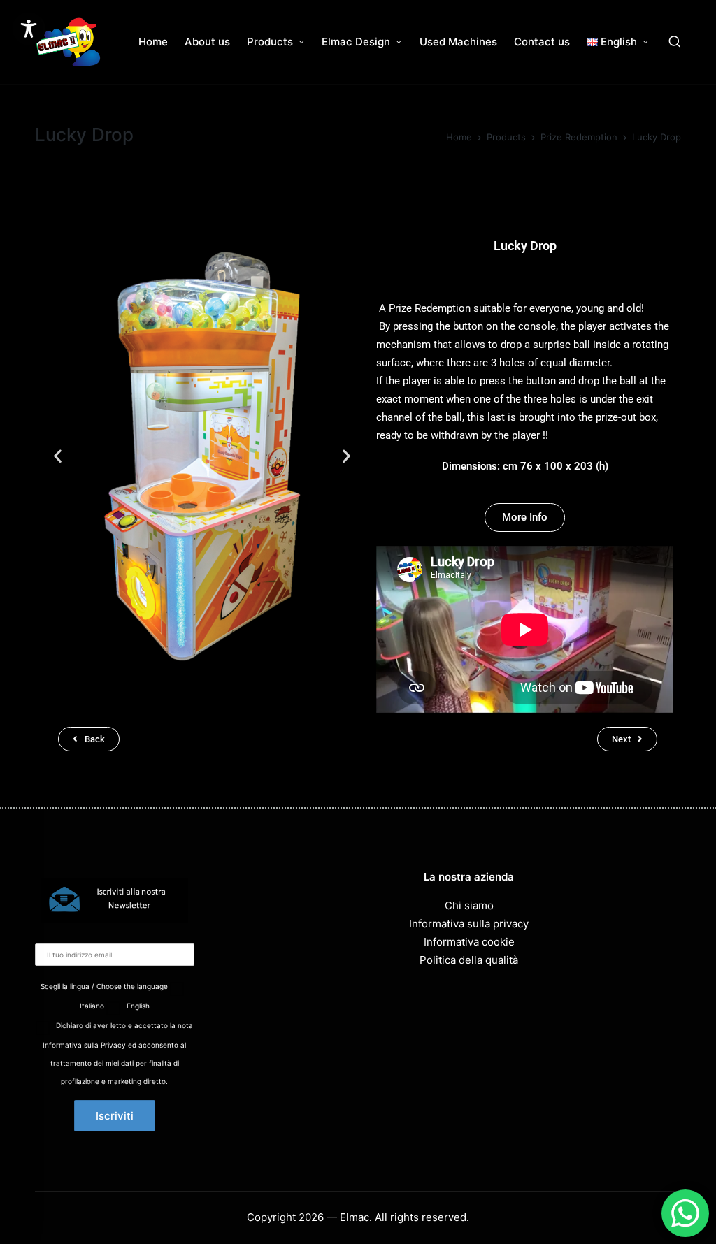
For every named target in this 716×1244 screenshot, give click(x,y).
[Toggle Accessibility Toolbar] (28, 28)
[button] (57, 455)
